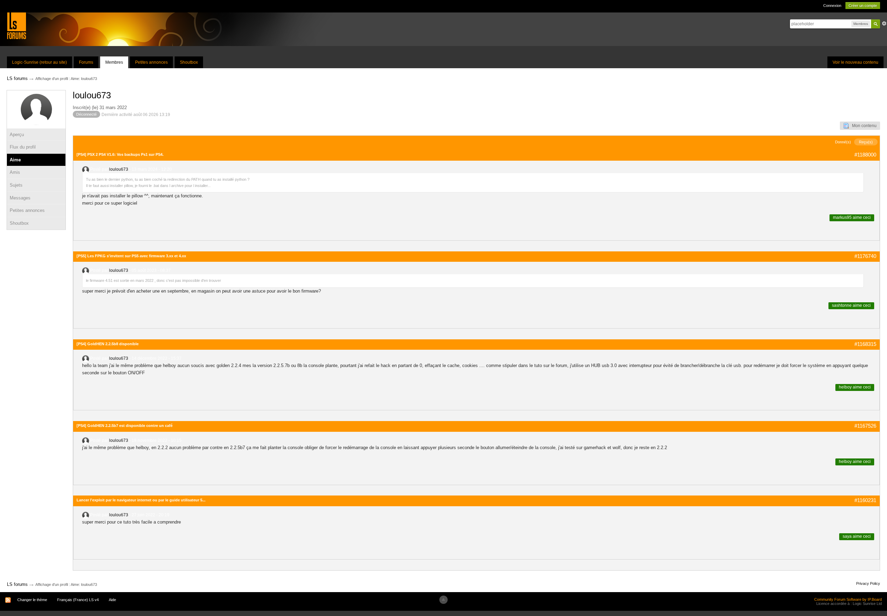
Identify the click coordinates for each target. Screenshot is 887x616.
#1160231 (865, 500)
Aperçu (17, 134)
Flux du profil (23, 147)
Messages (20, 197)
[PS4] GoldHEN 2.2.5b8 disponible (108, 344)
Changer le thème (32, 600)
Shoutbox (189, 62)
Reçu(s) (866, 142)
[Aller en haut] (443, 600)
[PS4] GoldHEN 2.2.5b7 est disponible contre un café (125, 425)
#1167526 (865, 426)
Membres (114, 62)
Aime (15, 159)
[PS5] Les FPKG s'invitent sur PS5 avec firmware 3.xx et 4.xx (131, 256)
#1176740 (865, 256)
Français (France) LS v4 (78, 600)
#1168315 (865, 344)
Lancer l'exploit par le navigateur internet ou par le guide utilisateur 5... (141, 500)
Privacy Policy (868, 583)
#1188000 (865, 155)
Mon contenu (863, 125)
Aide (112, 600)
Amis (15, 172)
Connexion (832, 5)
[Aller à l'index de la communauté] (16, 25)
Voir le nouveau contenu (855, 62)
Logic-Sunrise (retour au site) (39, 62)
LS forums (17, 584)
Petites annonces (151, 62)
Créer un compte (863, 5)
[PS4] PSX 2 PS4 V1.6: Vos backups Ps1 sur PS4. (120, 154)
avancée (884, 23)
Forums (86, 62)
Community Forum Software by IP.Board (848, 599)
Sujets (16, 185)
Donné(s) (843, 142)
